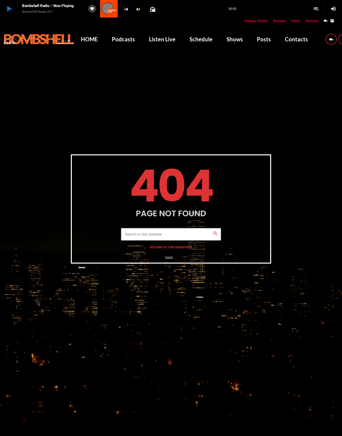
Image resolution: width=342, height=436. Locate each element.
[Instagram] (332, 21)
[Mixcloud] (326, 21)
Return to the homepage (171, 247)
